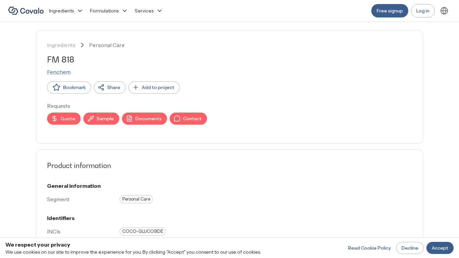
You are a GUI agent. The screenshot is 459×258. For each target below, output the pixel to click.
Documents (148, 119)
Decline (410, 248)
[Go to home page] (26, 11)
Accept (440, 248)
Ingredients (61, 11)
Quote (67, 119)
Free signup (390, 11)
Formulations (104, 11)
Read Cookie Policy (369, 248)
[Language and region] (444, 10)
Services (144, 11)
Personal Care (107, 45)
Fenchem (59, 72)
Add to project (158, 87)
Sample (105, 119)
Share (113, 87)
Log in (422, 11)
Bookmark (74, 87)
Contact (192, 119)
